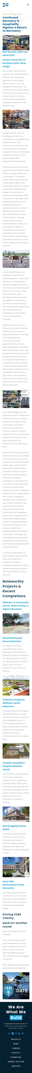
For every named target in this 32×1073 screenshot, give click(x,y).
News (16, 1044)
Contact (16, 1053)
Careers (16, 1048)
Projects (16, 1039)
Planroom (16, 1057)
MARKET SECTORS (16, 1062)
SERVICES (16, 1066)
